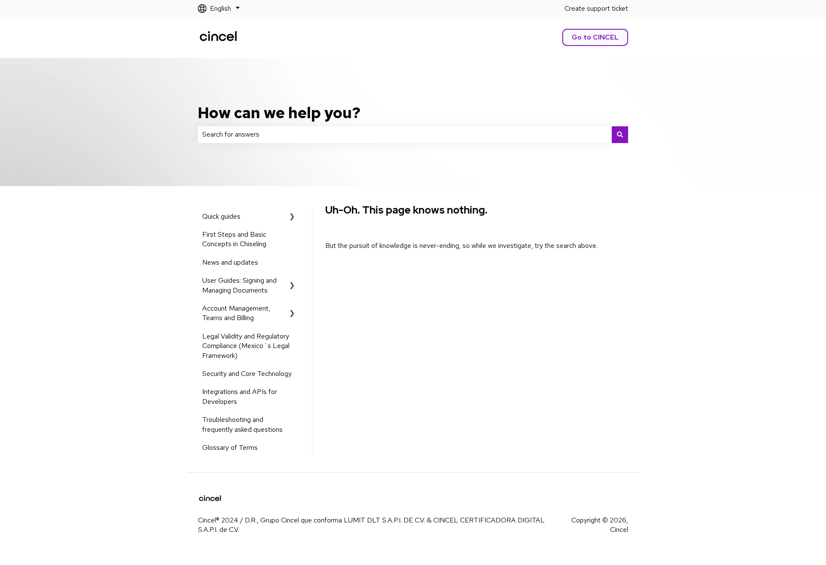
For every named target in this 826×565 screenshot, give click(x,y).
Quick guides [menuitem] (221, 216)
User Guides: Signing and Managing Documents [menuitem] (239, 285)
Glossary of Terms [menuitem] (230, 447)
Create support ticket (596, 8)
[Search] (620, 134)
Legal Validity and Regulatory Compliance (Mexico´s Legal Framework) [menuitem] (246, 346)
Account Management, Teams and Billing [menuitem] (236, 313)
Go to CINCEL (595, 37)
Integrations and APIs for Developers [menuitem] (239, 396)
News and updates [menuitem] (230, 262)
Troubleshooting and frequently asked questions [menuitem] (242, 424)
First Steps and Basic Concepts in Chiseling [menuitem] (234, 239)
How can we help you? (279, 112)
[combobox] (405, 134)
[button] (292, 217)
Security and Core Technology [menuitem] (247, 373)
